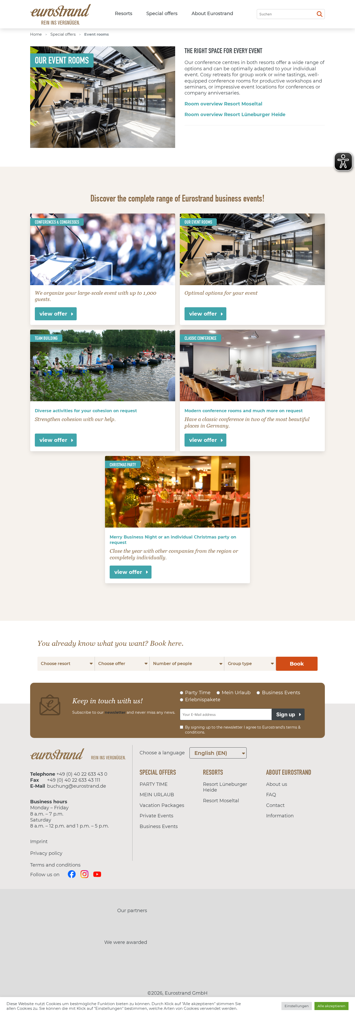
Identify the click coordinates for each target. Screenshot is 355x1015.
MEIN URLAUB (157, 795)
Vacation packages (162, 805)
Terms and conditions (55, 865)
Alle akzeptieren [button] (331, 1006)
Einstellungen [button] (297, 1006)
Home (36, 34)
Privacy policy (46, 853)
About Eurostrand (212, 13)
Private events (156, 816)
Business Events (159, 826)
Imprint (39, 841)
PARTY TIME (154, 784)
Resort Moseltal (221, 801)
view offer (53, 314)
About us (276, 784)
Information (280, 816)
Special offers (162, 13)
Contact (275, 805)
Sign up (285, 714)
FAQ (271, 795)
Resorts (123, 13)
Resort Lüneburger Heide (225, 787)
